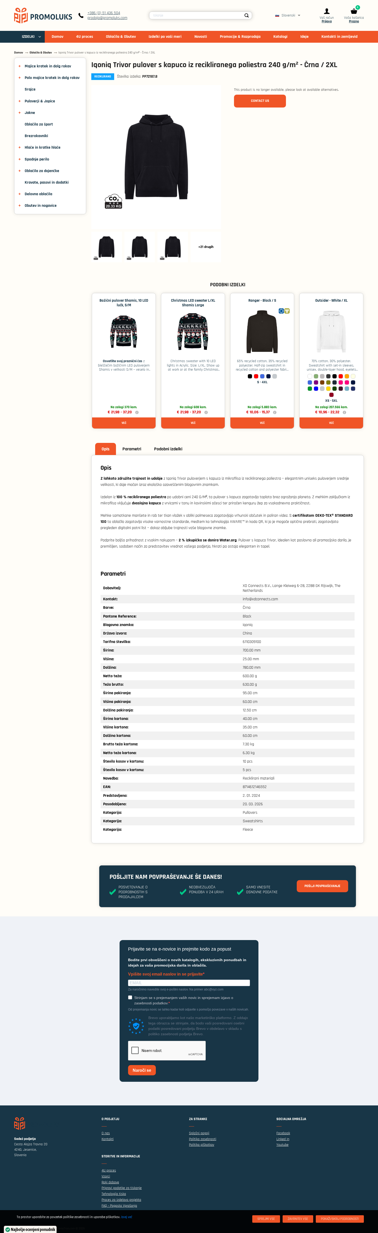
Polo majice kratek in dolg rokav (52, 78)
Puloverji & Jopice (40, 101)
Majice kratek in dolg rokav (48, 66)
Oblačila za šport (39, 124)
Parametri (131, 449)
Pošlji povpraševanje (322, 886)
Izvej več (126, 1217)
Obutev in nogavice (41, 205)
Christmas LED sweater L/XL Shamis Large (193, 303)
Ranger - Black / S (262, 300)
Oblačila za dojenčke (42, 171)
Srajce (30, 89)
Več (124, 423)
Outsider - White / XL (331, 300)
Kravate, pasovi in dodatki (47, 182)
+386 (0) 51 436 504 (103, 13)
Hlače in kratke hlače (42, 147)
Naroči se (142, 1070)
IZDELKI (28, 36)
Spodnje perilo (37, 159)
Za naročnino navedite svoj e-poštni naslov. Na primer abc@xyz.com (175, 989)
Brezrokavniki (36, 136)
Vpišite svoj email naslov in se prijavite (165, 974)
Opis (106, 449)
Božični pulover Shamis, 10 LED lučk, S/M (124, 303)
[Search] (246, 15)
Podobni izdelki (168, 449)
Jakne (30, 112)
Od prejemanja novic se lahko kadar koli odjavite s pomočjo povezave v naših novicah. (188, 1009)
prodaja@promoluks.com (107, 17)
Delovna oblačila (38, 194)
